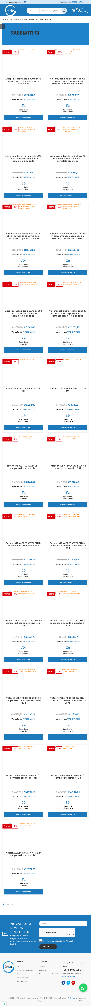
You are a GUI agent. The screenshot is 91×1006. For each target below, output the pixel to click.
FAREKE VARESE (29, 99)
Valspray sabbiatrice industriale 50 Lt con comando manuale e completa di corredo (68, 158)
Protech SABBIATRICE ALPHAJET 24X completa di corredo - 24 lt (23, 854)
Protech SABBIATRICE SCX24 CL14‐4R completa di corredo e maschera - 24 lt (23, 623)
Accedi (42, 967)
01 (4, 905)
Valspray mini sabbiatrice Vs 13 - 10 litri (23, 389)
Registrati (43, 970)
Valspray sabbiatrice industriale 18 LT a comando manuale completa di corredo (23, 81)
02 (8, 905)
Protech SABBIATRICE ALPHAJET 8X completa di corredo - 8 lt (23, 776)
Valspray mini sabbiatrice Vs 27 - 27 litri (67, 389)
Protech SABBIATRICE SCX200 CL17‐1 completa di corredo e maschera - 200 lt (68, 700)
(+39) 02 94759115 (77, 2)
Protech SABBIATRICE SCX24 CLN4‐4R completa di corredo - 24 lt (23, 544)
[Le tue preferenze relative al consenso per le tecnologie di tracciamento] (4, 1003)
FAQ (18, 967)
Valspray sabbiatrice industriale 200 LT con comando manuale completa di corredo (23, 313)
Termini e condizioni (25, 970)
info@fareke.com (68, 977)
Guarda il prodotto (23, 118)
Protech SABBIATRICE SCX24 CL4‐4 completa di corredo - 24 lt (23, 467)
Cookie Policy (22, 981)
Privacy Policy (71, 941)
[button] (83, 987)
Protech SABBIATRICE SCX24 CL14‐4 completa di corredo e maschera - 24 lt (68, 545)
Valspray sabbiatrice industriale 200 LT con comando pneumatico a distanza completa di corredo (67, 313)
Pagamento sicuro (24, 974)
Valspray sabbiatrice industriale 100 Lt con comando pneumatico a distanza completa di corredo (67, 236)
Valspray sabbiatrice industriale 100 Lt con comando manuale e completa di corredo (23, 158)
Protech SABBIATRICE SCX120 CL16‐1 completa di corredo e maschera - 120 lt (23, 700)
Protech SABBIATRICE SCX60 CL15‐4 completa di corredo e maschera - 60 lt (68, 623)
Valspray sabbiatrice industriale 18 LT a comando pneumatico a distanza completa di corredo (67, 81)
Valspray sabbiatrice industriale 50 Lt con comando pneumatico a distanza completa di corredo (23, 236)
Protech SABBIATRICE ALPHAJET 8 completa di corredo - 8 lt (67, 776)
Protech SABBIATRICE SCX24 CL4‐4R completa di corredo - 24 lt (68, 467)
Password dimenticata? (48, 974)
